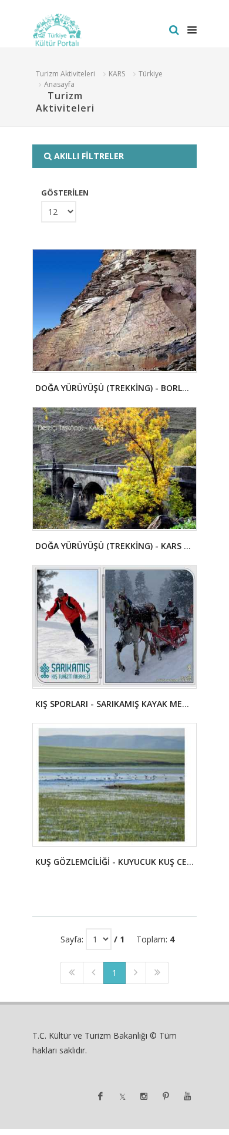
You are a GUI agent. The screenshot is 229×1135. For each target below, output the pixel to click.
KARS (117, 74)
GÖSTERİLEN (65, 192)
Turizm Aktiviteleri (65, 74)
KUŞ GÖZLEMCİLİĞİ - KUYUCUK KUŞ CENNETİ (124, 861)
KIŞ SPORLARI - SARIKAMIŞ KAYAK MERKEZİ (120, 703)
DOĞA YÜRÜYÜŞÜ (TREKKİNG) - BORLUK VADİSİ (128, 387)
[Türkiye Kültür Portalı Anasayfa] (57, 30)
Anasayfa (59, 84)
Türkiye (151, 74)
